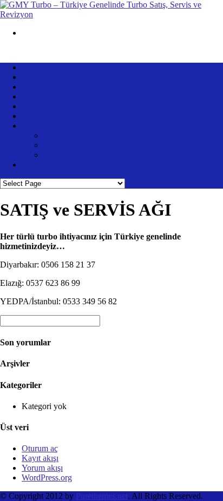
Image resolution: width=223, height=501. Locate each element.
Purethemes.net (102, 495)
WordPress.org (47, 477)
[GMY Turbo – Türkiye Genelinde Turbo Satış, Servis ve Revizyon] (111, 14)
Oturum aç (40, 448)
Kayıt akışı (40, 458)
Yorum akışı (42, 467)
